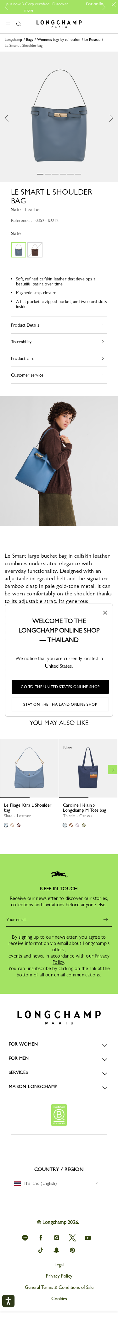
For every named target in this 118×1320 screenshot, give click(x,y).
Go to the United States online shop (60, 687)
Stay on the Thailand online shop (60, 704)
